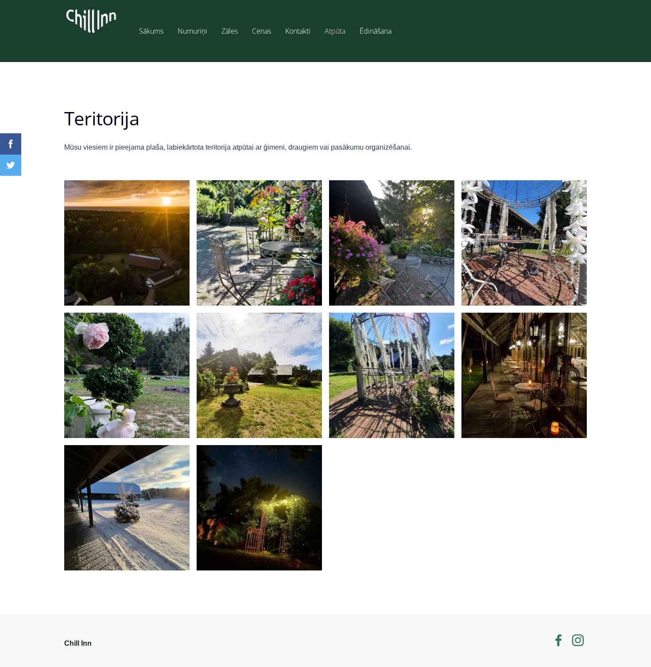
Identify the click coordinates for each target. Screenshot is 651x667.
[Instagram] (578, 640)
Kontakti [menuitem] (297, 31)
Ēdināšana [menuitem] (375, 31)
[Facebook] (558, 640)
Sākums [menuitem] (151, 31)
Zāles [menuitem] (229, 31)
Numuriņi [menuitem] (192, 31)
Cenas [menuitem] (261, 31)
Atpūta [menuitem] (335, 31)
